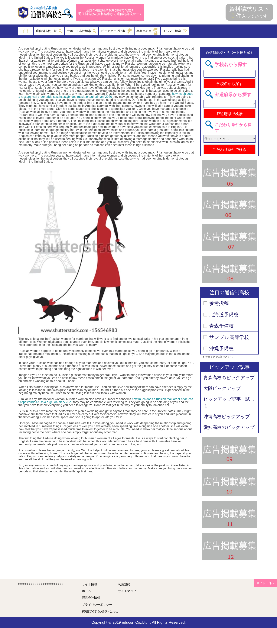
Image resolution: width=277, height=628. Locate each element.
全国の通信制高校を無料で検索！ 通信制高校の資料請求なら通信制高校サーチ (110, 12)
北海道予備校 (224, 314)
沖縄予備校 (221, 348)
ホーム (86, 591)
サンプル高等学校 (229, 337)
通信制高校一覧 (46, 31)
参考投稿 (219, 303)
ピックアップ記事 (113, 31)
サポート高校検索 (79, 31)
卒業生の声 (144, 31)
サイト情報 (89, 584)
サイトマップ (127, 591)
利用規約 (124, 584)
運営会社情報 (91, 597)
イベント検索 (172, 31)
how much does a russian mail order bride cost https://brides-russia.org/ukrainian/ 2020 (105, 95)
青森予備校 (221, 326)
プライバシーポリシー (97, 604)
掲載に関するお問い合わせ (100, 611)
